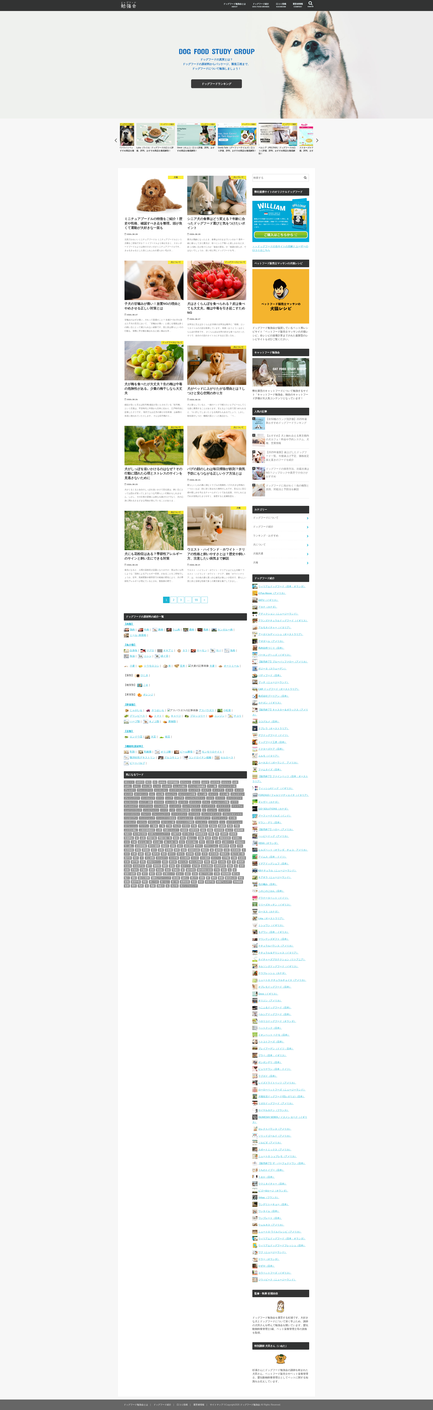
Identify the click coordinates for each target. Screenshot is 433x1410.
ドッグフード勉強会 (250, 1404)
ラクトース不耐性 (185, 822)
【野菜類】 (130, 704)
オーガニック (141, 794)
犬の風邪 (205, 858)
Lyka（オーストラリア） (271, 918)
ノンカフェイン (151, 810)
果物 (138, 850)
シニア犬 (179, 798)
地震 (208, 838)
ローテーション (234, 822)
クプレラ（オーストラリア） (273, 728)
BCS (148, 782)
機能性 (205, 850)
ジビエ (210, 798)
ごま (145, 685)
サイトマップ (216, 1404)
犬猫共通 (258, 553)
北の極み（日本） (267, 884)
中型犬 (186, 826)
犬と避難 (150, 858)
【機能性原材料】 (134, 746)
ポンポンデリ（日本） (270, 1062)
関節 (145, 882)
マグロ (150, 650)
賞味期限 (226, 874)
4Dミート (129, 782)
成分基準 (189, 846)
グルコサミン (171, 757)
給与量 (196, 866)
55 (196, 599)
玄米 (182, 665)
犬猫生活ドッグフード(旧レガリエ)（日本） (281, 1096)
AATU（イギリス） (268, 600)
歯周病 (219, 850)
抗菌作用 (224, 846)
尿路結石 (240, 842)
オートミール (231, 665)
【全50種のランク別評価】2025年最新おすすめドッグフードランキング (286, 421)
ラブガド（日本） (267, 1076)
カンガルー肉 (225, 629)
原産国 (233, 834)
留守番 (135, 862)
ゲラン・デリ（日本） (270, 822)
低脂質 (184, 830)
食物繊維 (238, 882)
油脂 (141, 854)
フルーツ (146, 814)
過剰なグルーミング (161, 878)
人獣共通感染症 (147, 830)
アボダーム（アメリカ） (271, 641)
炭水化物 (214, 854)
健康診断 (239, 830)
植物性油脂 (194, 850)
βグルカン (185, 782)
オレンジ (148, 694)
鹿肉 (191, 629)
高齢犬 (161, 886)
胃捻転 (160, 870)
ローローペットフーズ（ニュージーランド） (282, 1089)
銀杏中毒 (136, 882)
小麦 (132, 665)
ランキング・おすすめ (265, 535)
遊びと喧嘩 (144, 878)
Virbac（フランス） (268, 1197)
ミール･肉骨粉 (138, 635)
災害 (205, 854)
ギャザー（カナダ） (269, 802)
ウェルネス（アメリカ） (271, 1224)
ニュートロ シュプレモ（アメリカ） (277, 1156)
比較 (227, 850)
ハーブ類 (135, 721)
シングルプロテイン (195, 798)
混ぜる (181, 854)
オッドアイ (218, 790)
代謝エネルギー (171, 830)
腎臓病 (176, 870)
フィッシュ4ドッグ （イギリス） (275, 788)
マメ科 (233, 818)
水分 (127, 854)
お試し (128, 786)
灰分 (198, 854)
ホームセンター (185, 818)
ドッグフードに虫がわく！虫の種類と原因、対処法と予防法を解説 (287, 487)
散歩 (233, 846)
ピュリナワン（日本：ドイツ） (274, 1069)
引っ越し (129, 846)
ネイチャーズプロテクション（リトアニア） (282, 959)
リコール (213, 822)
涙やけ (172, 854)
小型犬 (210, 842)
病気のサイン (154, 862)
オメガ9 (128, 794)
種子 (149, 866)
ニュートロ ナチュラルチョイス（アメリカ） (282, 980)
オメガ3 (239, 790)
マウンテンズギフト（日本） (273, 939)
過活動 (176, 878)
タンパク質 (171, 802)
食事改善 (185, 882)
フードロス (194, 814)
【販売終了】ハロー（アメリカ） (276, 829)
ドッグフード (208, 806)
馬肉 (205, 629)
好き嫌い (158, 842)
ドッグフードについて (265, 517)
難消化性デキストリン (142, 757)
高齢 (153, 886)
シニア (169, 798)
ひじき (144, 675)
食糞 (127, 886)
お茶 (235, 782)
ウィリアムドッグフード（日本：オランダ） (282, 586)
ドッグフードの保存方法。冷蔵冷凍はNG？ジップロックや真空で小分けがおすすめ (287, 472)
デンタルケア (131, 806)
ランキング (201, 822)
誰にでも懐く (206, 874)
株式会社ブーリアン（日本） (273, 696)
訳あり (180, 874)
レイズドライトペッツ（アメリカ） (277, 1082)
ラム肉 (176, 629)
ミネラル (142, 822)
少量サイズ (228, 842)
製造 (152, 874)
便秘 (210, 830)
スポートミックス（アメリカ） (274, 1149)
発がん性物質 (196, 862)
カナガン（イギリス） (270, 702)
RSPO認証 (173, 782)
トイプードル (146, 806)
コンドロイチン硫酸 (200, 757)
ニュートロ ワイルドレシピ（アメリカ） (280, 1231)
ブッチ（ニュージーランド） (273, 682)
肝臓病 (144, 870)
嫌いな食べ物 (171, 842)
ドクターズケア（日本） (271, 749)
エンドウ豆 (136, 736)
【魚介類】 (130, 645)
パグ (172, 810)
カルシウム (171, 794)
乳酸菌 (148, 751)
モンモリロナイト (212, 751)
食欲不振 (210, 882)
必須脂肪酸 (141, 846)
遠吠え (185, 878)
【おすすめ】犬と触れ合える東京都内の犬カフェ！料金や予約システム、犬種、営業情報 (287, 439)
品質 (143, 838)
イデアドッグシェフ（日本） (273, 863)
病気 (143, 862)
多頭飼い (237, 838)
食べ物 (175, 882)
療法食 (173, 862)
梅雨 (177, 850)
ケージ (160, 798)
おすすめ (215, 782)
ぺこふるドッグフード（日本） (274, 1007)
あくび (196, 782)
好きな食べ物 (145, 842)
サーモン (202, 650)
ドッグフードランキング (216, 83)
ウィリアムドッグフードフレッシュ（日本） (282, 1245)
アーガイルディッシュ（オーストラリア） (280, 634)
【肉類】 (129, 624)
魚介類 (175, 886)
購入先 (236, 874)
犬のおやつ (162, 858)
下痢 (169, 826)
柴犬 (154, 850)
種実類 (157, 866)
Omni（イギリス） (268, 993)
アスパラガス (206, 710)
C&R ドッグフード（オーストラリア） (278, 689)
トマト (158, 716)
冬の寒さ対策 (140, 834)
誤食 (195, 874)
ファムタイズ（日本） (270, 769)
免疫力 (128, 834)
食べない (165, 882)
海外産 (156, 854)
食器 (194, 882)
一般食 (154, 826)
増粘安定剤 (225, 838)
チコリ (237, 716)
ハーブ (164, 810)
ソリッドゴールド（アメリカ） (274, 1135)
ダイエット (195, 802)
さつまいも (158, 710)
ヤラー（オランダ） (269, 1259)
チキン (206, 802)
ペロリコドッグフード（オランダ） (277, 1021)
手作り (199, 846)
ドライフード (223, 806)
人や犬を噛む (131, 830)
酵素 (221, 878)
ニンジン (219, 716)
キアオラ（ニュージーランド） (274, 877)
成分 (180, 846)
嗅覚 (176, 838)
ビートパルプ (137, 763)
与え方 (177, 826)
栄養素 (169, 850)
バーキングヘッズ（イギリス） (274, 655)
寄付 (202, 842)
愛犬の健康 (154, 846)
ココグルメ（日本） (269, 721)
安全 (182, 842)
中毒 (194, 826)
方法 (240, 846)
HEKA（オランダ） (268, 843)
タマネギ (159, 802)
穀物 (172, 866)
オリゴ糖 (166, 751)
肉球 (242, 866)
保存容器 (219, 830)
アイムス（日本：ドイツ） (272, 856)
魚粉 (232, 650)
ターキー (183, 802)
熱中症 (128, 858)
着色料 (241, 862)
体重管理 (194, 830)
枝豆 (167, 736)
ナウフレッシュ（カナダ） (272, 973)
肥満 (152, 870)
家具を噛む (192, 842)
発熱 (207, 862)
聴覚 (230, 866)
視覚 (159, 874)
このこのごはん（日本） (271, 891)
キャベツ (176, 716)
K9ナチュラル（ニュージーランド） (277, 870)
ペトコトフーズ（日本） (271, 1041)
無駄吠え (225, 854)
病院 (165, 862)
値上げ (229, 830)
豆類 (217, 874)
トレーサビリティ (191, 806)
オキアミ (168, 650)
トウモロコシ (151, 665)
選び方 (194, 878)
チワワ (234, 802)
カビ (152, 794)
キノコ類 (154, 721)
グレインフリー (132, 798)
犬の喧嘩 (185, 858)
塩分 (215, 838)
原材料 (224, 834)
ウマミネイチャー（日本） (272, 1183)
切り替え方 (188, 834)
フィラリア (224, 810)
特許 (136, 858)
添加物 (190, 854)
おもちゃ (226, 782)
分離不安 (176, 834)
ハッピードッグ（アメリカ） (273, 836)
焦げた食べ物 (238, 854)
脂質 (168, 870)
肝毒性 (135, 870)
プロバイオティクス (232, 814)
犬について (259, 544)
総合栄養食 (207, 866)
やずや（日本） (266, 1266)
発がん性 (183, 862)
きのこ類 (147, 786)
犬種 (234, 858)
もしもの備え (180, 786)
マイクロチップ (202, 818)
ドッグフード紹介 (260, 5)
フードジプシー (179, 814)
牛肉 (146, 629)
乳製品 (213, 826)
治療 (148, 854)
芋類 (217, 870)
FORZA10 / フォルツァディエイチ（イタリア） (283, 795)
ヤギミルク (154, 822)
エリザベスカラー (178, 790)
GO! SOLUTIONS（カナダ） (273, 808)
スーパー (220, 798)
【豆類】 (129, 731)
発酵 (214, 862)
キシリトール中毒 (187, 794)
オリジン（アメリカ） (270, 1000)
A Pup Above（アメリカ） (272, 593)
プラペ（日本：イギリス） (272, 1055)
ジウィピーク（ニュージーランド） (277, 1279)
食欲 (201, 882)
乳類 (132, 751)
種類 (165, 866)
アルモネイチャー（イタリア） (274, 627)
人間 (159, 830)
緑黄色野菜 (220, 866)
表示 (145, 874)
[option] (155, 137)
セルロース (227, 757)
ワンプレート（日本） (270, 1218)
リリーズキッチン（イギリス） (274, 904)
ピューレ (212, 810)
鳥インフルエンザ (189, 886)
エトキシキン (161, 790)
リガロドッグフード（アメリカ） (276, 1103)
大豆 (153, 736)
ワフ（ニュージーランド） (272, 1252)
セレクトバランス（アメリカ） (274, 1129)
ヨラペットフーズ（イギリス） (274, 1272)
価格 (203, 830)
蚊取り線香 (130, 874)
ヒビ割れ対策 (183, 810)
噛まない (192, 838)
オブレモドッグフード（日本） (274, 986)
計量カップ (169, 874)
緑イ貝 (164, 656)
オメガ (229, 790)
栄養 (161, 850)
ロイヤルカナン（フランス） (273, 1110)
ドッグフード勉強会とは (234, 5)
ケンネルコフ (148, 798)
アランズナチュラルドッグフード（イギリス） (283, 620)
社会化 (128, 866)
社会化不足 (139, 866)
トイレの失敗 (161, 806)
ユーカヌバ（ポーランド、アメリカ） (278, 762)
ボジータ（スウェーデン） (272, 668)
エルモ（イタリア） (269, 755)
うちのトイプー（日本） (271, 1170)
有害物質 (129, 850)
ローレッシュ (131, 826)
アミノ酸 (212, 786)
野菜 (241, 878)
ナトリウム (237, 806)
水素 (134, 854)
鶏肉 (132, 629)
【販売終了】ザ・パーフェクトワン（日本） (282, 1163)
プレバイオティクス (211, 814)
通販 (134, 878)
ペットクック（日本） (270, 1028)
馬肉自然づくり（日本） (271, 648)
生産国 (242, 858)
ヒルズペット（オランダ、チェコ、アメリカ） (283, 850)
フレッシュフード (161, 814)
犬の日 (195, 858)
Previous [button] (115, 140)
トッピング (175, 806)
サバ (218, 650)
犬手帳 (226, 858)
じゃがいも (136, 710)
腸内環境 (191, 870)
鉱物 (127, 882)
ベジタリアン (131, 818)
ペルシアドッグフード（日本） (274, 1014)
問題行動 (152, 838)
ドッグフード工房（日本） (272, 742)
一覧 (162, 826)
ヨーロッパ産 (168, 822)
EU (155, 782)
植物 (184, 850)
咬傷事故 (129, 838)
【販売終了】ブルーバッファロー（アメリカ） (283, 661)
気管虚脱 (236, 850)
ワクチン (144, 826)
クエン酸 (224, 794)
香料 (134, 886)
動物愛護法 (201, 834)
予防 (237, 826)
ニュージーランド (133, 810)
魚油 (132, 656)
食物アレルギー (224, 882)
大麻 (134, 842)
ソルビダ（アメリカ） (270, 1142)
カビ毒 (160, 794)
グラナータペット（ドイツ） (273, 898)
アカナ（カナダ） (267, 606)
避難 (202, 878)
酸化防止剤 (231, 878)
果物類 (172, 721)
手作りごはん (211, 846)
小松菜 (227, 710)
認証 (188, 874)
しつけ (157, 786)
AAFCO (139, 782)
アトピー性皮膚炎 (197, 786)
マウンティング (219, 818)
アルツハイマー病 (227, 786)
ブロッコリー (197, 716)
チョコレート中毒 (220, 802)
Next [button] (317, 140)
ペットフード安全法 (166, 818)
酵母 (214, 878)
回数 (201, 838)
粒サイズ (186, 866)
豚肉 (160, 629)
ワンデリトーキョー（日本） (273, 1204)
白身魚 (133, 650)
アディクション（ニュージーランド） (278, 613)
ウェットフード (145, 790)
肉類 (127, 870)
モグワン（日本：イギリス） (273, 932)
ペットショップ (147, 818)
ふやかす (167, 786)
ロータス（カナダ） (269, 911)
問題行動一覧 (165, 838)
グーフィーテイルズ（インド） (274, 815)
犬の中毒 (174, 858)
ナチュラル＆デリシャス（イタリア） (278, 952)
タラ (185, 650)
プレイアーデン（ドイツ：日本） (276, 1048)
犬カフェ (216, 858)
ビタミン (196, 810)
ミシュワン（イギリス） (271, 925)
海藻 (164, 854)
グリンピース (137, 716)
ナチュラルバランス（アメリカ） (276, 945)
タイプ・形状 (146, 802)
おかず (205, 782)
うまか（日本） (266, 1177)
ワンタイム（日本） (269, 1211)
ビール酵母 (186, 751)
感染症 (165, 846)
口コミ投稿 (281, 5)
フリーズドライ (132, 814)
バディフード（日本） (270, 675)
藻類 (224, 870)
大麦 (212, 665)
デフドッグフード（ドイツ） (273, 735)
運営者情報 (298, 5)
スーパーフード (234, 798)
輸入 (127, 878)
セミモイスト (131, 802)
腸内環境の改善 (205, 870)
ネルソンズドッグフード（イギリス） (278, 966)
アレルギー (130, 790)
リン (222, 822)
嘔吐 (183, 838)
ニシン (148, 656)
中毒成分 (203, 826)
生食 (127, 862)
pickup (162, 782)
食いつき (154, 882)
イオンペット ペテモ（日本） (274, 1035)
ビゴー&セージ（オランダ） (273, 1190)
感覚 (173, 846)
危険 (211, 834)
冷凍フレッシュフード (159, 834)
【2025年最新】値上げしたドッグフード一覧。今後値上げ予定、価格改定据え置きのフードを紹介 (287, 456)
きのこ (137, 786)
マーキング (130, 822)
